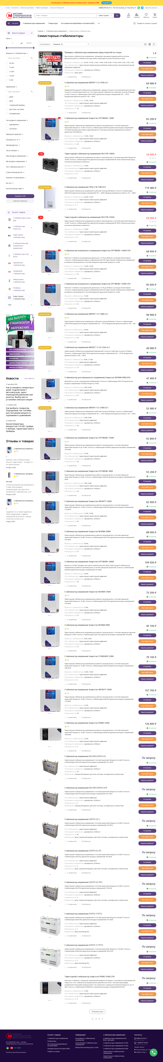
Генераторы (53, 23)
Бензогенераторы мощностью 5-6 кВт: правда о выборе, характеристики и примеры (20, 427)
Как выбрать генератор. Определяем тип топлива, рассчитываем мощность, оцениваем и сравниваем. (19, 412)
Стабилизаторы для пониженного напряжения (20, 245)
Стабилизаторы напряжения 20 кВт (115, 1049)
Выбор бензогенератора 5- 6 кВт (87, 1047)
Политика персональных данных (16, 1052)
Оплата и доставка (27, 8)
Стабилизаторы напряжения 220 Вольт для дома (114, 1039)
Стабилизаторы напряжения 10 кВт (115, 1043)
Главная (40, 31)
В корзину (147, 63)
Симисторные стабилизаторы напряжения (113, 1057)
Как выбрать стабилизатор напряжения (85, 1039)
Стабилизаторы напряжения (34, 23)
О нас (8, 8)
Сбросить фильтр (20, 201)
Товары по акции (53, 1051)
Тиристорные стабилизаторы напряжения (113, 1052)
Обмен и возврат (42, 8)
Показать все (97, 1011)
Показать (18, 196)
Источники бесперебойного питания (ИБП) (77, 23)
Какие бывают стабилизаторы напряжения (86, 1044)
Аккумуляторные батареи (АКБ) (58, 1049)
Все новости (29, 378)
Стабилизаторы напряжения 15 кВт (115, 1046)
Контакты (15, 8)
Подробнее (106, 3)
